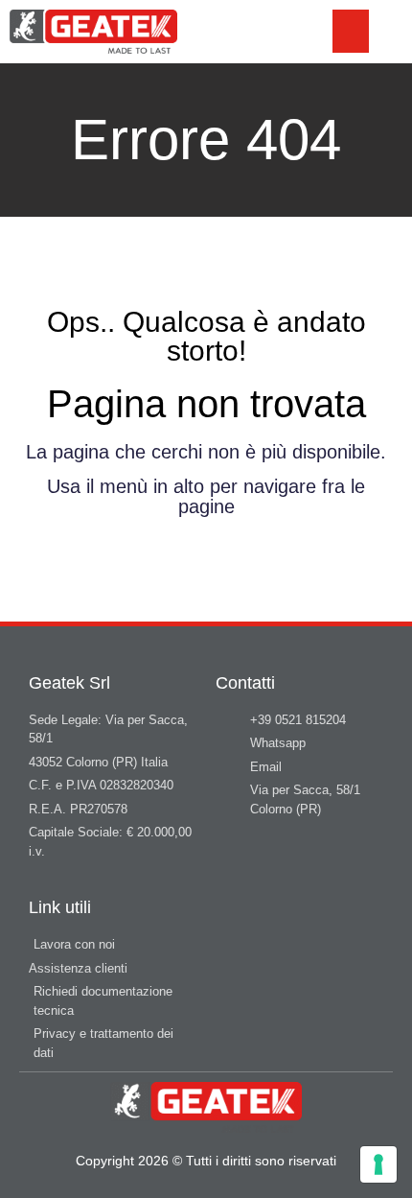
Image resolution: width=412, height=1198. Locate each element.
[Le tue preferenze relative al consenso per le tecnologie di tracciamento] (378, 1164)
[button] (350, 31)
